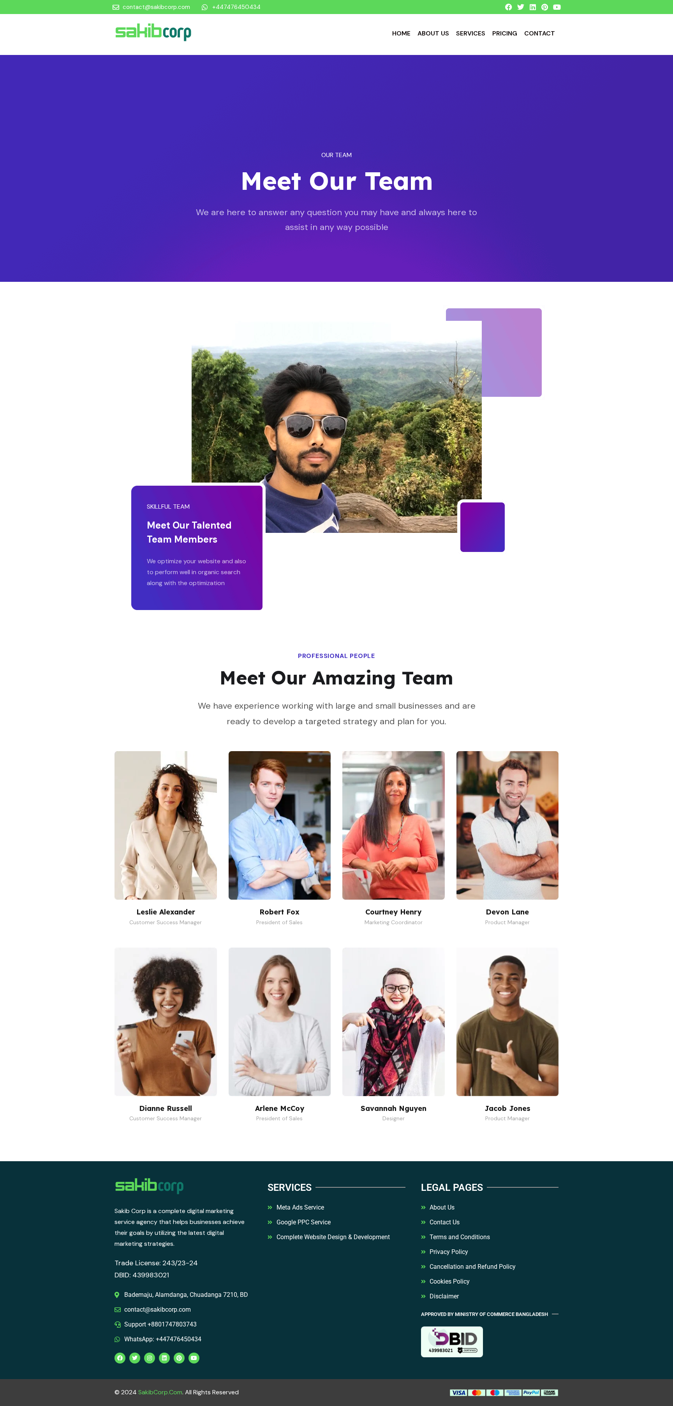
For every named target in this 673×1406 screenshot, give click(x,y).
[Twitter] (520, 7)
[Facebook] (508, 7)
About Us (433, 33)
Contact (539, 33)
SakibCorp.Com (160, 1392)
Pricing (504, 33)
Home (401, 33)
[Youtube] (556, 7)
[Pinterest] (544, 7)
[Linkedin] (532, 7)
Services (470, 33)
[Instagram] (149, 1358)
